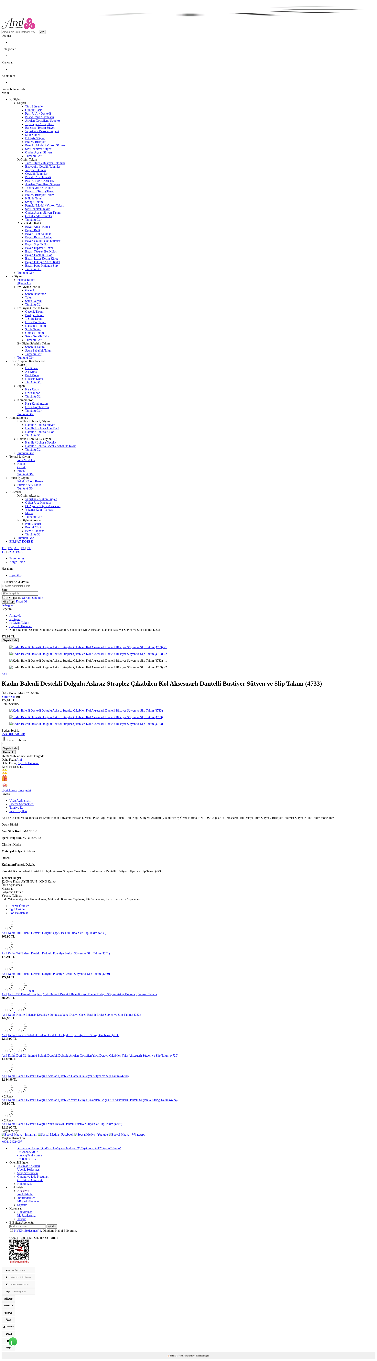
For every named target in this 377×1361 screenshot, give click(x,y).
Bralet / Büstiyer (35, 141)
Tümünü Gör (33, 156)
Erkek (21, 470)
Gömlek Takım (34, 332)
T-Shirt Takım (33, 318)
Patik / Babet (33, 523)
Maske (29, 513)
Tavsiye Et (24, 790)
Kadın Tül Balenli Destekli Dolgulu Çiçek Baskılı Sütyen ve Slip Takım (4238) (57, 933)
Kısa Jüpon (32, 389)
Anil (4, 953)
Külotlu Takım (34, 198)
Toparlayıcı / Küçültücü (39, 124)
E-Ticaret (178, 1355)
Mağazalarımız (26, 1215)
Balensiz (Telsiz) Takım (39, 191)
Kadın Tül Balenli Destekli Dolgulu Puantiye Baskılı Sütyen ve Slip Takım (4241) (59, 953)
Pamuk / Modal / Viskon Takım (44, 205)
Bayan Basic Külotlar (38, 237)
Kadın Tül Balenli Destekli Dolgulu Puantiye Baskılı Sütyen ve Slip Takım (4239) (59, 973)
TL (4, 551)
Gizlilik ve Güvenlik (30, 1180)
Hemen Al (8, 752)
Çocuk (21, 467)
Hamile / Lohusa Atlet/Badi (42, 428)
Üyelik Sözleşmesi (28, 1169)
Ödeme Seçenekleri (21, 804)
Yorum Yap (9, 696)
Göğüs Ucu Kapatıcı (38, 502)
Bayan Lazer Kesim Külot (41, 258)
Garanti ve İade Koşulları (32, 1176)
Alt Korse (31, 371)
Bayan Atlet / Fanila (37, 226)
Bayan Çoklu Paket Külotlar (42, 240)
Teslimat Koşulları (28, 1166)
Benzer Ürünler (19, 905)
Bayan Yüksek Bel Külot (40, 251)
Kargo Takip (17, 562)
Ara (42, 31)
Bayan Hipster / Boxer (39, 248)
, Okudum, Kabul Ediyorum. (45, 1230)
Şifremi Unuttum (32, 597)
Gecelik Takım (34, 311)
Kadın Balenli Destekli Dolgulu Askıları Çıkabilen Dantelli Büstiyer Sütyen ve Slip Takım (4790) (68, 1076)
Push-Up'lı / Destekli (38, 113)
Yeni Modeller (26, 460)
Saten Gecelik (33, 301)
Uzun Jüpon (32, 393)
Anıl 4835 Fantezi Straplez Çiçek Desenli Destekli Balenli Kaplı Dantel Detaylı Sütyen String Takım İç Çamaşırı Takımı (82, 994)
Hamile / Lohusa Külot (39, 431)
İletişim (21, 1219)
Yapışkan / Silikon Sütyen (41, 499)
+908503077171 (27, 1159)
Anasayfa (15, 615)
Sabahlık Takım (35, 347)
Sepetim (22, 1205)
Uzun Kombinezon (37, 407)
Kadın (21, 463)
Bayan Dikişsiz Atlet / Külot (42, 262)
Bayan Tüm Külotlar (38, 233)
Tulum (29, 297)
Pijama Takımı (26, 279)
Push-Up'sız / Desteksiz (39, 117)
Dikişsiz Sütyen (35, 138)
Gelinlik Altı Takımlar (38, 216)
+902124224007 (12, 1141)
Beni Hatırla (14, 597)
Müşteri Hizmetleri (28, 1201)
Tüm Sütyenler (34, 106)
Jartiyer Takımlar (35, 170)
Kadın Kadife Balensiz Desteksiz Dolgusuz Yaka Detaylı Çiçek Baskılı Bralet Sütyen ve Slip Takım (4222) (74, 1014)
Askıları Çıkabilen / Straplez (42, 120)
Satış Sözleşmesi (27, 1173)
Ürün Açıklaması (19, 800)
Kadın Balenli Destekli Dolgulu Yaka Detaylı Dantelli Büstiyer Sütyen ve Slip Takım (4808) (65, 1124)
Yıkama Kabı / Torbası (39, 509)
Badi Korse (32, 375)
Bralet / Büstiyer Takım (39, 195)
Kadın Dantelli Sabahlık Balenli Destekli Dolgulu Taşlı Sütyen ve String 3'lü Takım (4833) (64, 1035)
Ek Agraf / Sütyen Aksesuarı (42, 506)
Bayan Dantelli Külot (38, 255)
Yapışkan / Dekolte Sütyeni (42, 131)
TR (4, 548)
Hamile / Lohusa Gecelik (40, 442)
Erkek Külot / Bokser (30, 481)
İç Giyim (14, 619)
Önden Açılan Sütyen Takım (42, 212)
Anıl (4, 674)
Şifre (4, 589)
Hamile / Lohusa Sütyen (40, 424)
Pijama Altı (24, 283)
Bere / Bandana (34, 531)
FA (23, 548)
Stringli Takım (34, 202)
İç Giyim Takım (19, 622)
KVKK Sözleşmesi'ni (27, 1230)
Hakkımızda (24, 1183)
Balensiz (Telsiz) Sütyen (40, 127)
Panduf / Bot (33, 527)
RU (29, 548)
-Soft (170, 1355)
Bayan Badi (32, 230)
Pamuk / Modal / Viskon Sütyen (45, 145)
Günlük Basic (33, 110)
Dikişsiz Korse (34, 378)
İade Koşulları (18, 811)
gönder (52, 1226)
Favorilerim (16, 558)
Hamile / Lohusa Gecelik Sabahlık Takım (50, 446)
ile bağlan (8, 605)
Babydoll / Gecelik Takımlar (42, 166)
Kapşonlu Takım (35, 325)
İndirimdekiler (26, 1197)
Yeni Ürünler (25, 1194)
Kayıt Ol (21, 601)
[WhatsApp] (13, 1342)
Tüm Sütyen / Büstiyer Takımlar (45, 163)
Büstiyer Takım (34, 315)
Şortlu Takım (33, 329)
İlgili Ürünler (17, 909)
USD (11, 551)
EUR (19, 551)
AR (16, 548)
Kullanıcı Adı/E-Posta (15, 582)
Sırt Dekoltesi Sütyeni (38, 149)
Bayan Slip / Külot (36, 244)
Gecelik (30, 290)
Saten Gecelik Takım (38, 336)
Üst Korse (31, 368)
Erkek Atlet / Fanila (29, 485)
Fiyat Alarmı (9, 790)
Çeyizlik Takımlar (36, 173)
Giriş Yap (8, 601)
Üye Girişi (15, 575)
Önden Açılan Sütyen (38, 152)
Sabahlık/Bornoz (35, 294)
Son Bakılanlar (18, 913)
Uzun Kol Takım (35, 322)
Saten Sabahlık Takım (38, 350)
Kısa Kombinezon (36, 403)
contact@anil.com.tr (29, 1155)
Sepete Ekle (10, 640)
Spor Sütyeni (33, 134)
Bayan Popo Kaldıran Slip (41, 265)
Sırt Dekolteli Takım (37, 209)
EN (10, 548)
